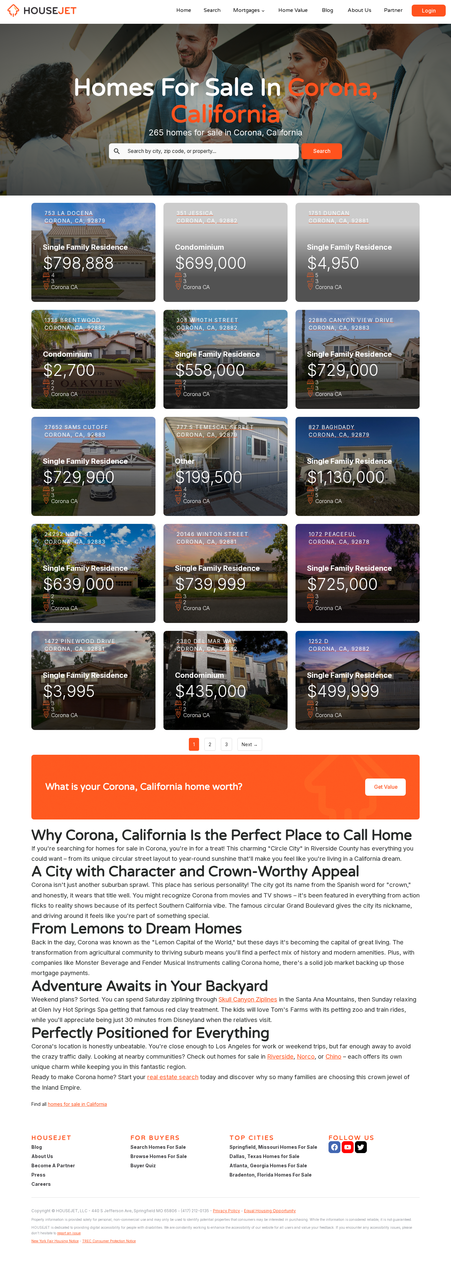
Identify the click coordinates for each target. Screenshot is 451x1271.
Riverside (280, 1056)
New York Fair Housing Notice (55, 1241)
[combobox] (209, 151)
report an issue (69, 1233)
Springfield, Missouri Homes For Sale (273, 1147)
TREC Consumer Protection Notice (109, 1241)
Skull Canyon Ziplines (248, 999)
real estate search (172, 1076)
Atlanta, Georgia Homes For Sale (268, 1165)
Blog (327, 10)
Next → (250, 744)
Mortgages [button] (246, 10)
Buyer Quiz (143, 1165)
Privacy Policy (226, 1210)
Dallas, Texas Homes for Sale (264, 1156)
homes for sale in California (77, 1104)
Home (183, 10)
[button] (429, 11)
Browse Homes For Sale (158, 1156)
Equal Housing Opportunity (270, 1210)
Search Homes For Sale (158, 1147)
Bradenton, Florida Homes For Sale (270, 1175)
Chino (333, 1056)
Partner (393, 10)
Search (212, 10)
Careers (41, 1184)
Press (38, 1175)
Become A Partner (53, 1165)
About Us (359, 10)
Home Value (293, 10)
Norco (306, 1056)
